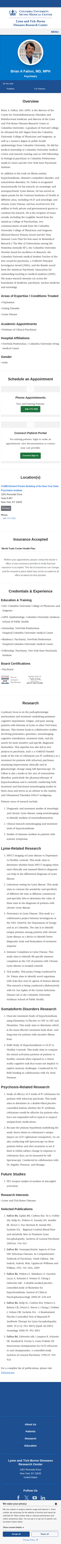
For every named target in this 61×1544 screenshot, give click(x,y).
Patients (30, 1431)
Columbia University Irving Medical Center (30, 3)
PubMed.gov (9, 1372)
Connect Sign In (30, 455)
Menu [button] (55, 31)
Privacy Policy (29, 1540)
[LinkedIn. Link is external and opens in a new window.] (43, 1497)
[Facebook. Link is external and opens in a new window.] (18, 1497)
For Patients (39, 89)
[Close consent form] (56, 1503)
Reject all (45, 1534)
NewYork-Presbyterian (30, 1399)
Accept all (16, 1534)
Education (30, 1445)
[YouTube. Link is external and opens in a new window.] (34, 1497)
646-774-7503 (31, 409)
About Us (30, 1424)
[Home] (30, 17)
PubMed (11, 89)
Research (30, 1438)
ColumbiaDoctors (30, 1408)
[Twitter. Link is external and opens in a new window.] (26, 1497)
